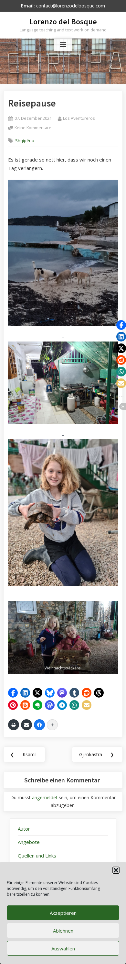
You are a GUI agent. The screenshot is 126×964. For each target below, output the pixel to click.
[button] (116, 870)
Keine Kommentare (33, 128)
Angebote (29, 842)
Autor (24, 828)
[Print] (13, 724)
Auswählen (63, 948)
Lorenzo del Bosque (63, 22)
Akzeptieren (63, 913)
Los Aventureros (79, 118)
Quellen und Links (37, 855)
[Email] (26, 724)
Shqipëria (24, 140)
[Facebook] (39, 724)
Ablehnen (63, 930)
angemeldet (45, 797)
